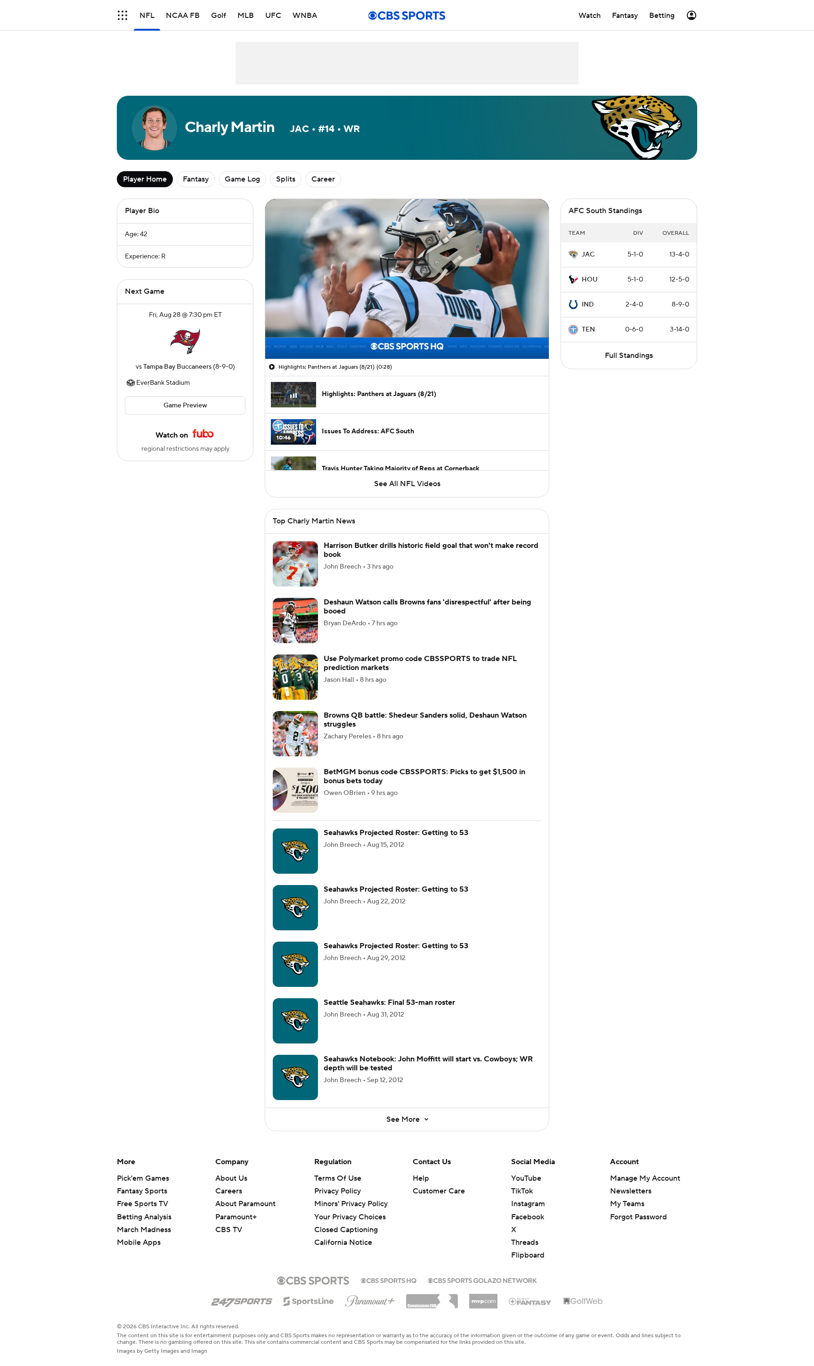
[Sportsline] (309, 1300)
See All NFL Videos (407, 483)
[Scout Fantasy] (530, 1301)
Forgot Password (638, 1217)
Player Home (145, 179)
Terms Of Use (337, 1178)
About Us (231, 1178)
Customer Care (439, 1191)
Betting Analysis (144, 1217)
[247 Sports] (241, 1299)
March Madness (144, 1229)
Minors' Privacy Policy (351, 1204)
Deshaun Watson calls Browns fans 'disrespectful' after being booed (427, 606)
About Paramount (245, 1204)
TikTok (522, 1191)
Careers (228, 1191)
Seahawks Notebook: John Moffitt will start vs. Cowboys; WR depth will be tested (428, 1063)
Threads (524, 1242)
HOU (590, 279)
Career (323, 179)
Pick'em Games (143, 1178)
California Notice (343, 1233)
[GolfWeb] (583, 1301)
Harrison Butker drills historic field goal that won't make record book (431, 550)
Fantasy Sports (142, 1191)
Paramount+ (236, 1217)
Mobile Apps (139, 1242)
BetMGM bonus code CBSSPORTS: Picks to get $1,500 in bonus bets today (424, 776)
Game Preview (185, 405)
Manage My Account (645, 1178)
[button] (122, 15)
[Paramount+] (370, 1299)
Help (421, 1178)
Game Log (242, 179)
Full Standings (629, 355)
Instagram (528, 1204)
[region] (407, 279)
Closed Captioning (346, 1220)
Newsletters (630, 1191)
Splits (285, 179)
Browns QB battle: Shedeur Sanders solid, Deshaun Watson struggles (425, 720)
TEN (588, 329)
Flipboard (528, 1255)
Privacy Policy (337, 1191)
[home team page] (185, 341)
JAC (588, 254)
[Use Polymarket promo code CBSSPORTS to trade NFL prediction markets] (295, 677)
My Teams (627, 1204)
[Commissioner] (432, 1297)
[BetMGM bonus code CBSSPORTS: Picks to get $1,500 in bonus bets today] (295, 790)
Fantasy (196, 179)
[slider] (407, 331)
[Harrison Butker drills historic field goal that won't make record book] (295, 564)
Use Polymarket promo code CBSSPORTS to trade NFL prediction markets (420, 663)
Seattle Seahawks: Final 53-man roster (389, 1002)
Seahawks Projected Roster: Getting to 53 (396, 832)
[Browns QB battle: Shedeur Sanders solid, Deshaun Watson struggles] (295, 733)
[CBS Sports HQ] (388, 1279)
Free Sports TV (142, 1204)
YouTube (526, 1178)
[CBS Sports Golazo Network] (482, 1279)
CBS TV (228, 1229)
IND (588, 304)
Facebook (527, 1217)
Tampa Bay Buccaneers (177, 367)
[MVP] (483, 1297)
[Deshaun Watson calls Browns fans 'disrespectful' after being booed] (295, 620)
